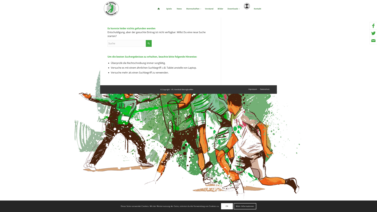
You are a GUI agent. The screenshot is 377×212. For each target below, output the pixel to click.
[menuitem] (158, 8)
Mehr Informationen (245, 206)
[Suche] (268, 8)
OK (227, 206)
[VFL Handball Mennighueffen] (111, 9)
